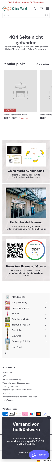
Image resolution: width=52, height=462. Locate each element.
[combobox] (26, 15)
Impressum (7, 372)
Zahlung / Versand (10, 386)
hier (17, 49)
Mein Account (8, 400)
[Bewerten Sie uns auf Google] (26, 250)
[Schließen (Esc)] (49, 418)
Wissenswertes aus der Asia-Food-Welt (19, 396)
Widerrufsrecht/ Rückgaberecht (15, 383)
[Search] (47, 15)
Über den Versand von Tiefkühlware (17, 390)
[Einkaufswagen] (41, 8)
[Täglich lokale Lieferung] (26, 203)
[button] (44, 461)
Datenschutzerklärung (11, 379)
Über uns (6, 393)
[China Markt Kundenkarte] (26, 155)
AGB (4, 376)
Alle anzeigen (43, 64)
